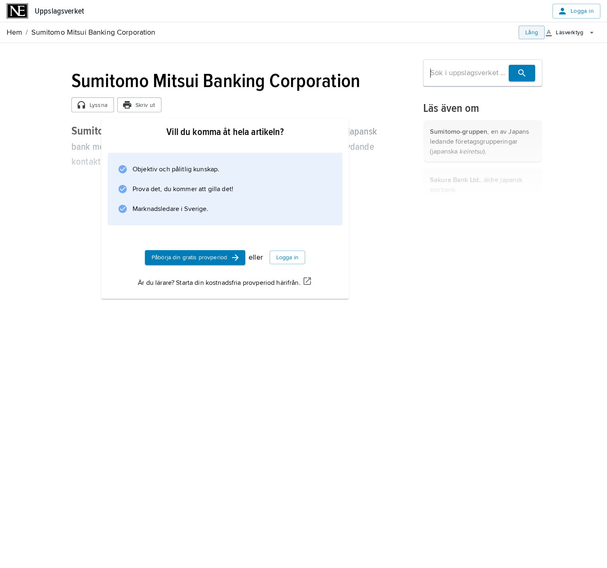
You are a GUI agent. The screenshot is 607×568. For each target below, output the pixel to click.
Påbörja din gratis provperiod (189, 257)
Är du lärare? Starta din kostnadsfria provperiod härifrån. (219, 283)
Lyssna (98, 105)
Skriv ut (145, 105)
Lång (531, 32)
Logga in (582, 10)
